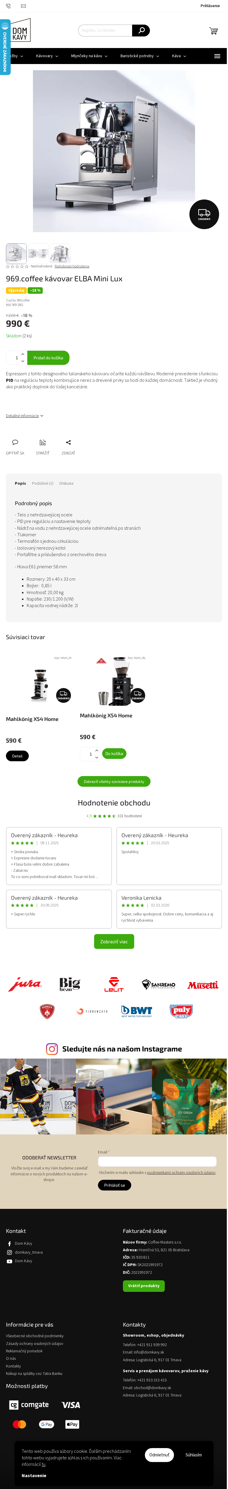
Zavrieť (50, 435)
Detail (17, 756)
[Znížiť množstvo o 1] (23, 361)
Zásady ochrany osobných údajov (34, 1344)
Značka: (18, 300)
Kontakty (13, 1366)
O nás (11, 1359)
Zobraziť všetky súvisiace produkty (114, 781)
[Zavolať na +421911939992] (13, 6)
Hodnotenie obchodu (114, 802)
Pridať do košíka (48, 357)
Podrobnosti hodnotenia (72, 266)
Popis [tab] (20, 483)
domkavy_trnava (29, 1252)
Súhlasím (194, 1455)
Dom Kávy (23, 1244)
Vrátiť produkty (143, 1286)
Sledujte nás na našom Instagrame (122, 1048)
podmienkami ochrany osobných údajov (181, 1173)
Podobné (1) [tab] (42, 483)
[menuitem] (47, 56)
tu (43, 1464)
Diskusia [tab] (66, 483)
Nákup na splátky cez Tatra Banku (34, 1374)
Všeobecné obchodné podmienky (35, 1336)
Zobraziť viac (114, 941)
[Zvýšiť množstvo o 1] (23, 354)
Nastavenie (34, 1475)
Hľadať (141, 30)
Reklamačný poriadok (24, 1351)
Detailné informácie (22, 416)
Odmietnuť (159, 1455)
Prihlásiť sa (114, 1185)
